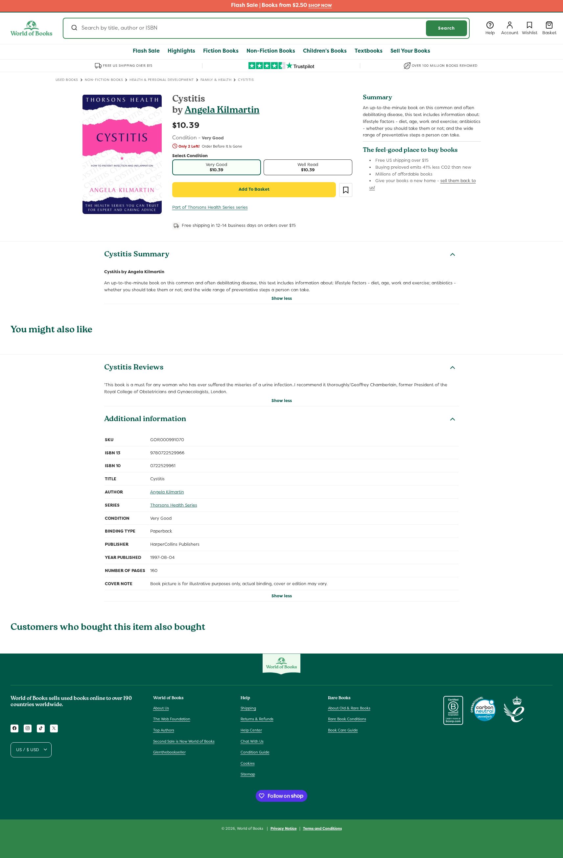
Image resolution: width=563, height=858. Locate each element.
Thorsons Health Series (173, 505)
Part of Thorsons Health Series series (210, 207)
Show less (281, 298)
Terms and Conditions (322, 828)
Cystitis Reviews (134, 368)
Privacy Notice (283, 828)
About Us (161, 708)
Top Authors (163, 730)
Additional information (145, 419)
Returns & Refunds (257, 719)
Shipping (248, 708)
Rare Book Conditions (347, 719)
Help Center (251, 730)
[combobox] (266, 28)
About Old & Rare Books (349, 708)
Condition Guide (255, 752)
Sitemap (248, 774)
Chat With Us (252, 741)
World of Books (250, 828)
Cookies (248, 763)
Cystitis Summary (136, 255)
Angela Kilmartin (222, 111)
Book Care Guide (343, 730)
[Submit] (74, 28)
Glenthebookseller (169, 752)
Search (446, 28)
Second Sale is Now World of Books (184, 741)
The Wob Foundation (171, 719)
